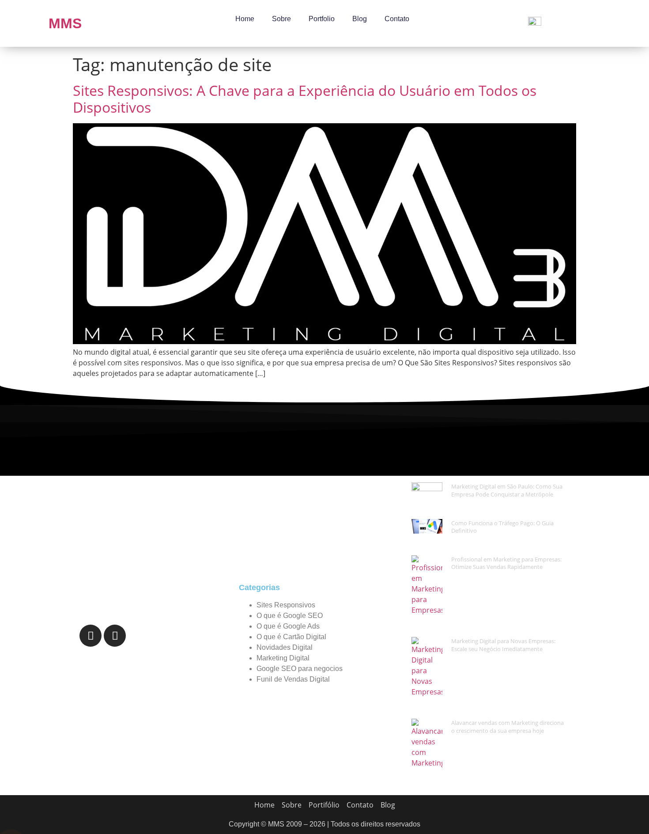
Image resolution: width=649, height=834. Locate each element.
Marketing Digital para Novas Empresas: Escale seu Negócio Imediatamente (503, 645)
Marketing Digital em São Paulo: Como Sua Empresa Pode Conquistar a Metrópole (506, 490)
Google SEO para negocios (300, 668)
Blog (359, 19)
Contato (397, 19)
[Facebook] (90, 636)
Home (244, 19)
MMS (65, 23)
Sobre (281, 19)
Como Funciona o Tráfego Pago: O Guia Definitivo (502, 527)
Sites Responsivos (286, 605)
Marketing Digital (283, 658)
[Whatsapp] (115, 636)
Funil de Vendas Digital (293, 679)
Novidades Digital (285, 647)
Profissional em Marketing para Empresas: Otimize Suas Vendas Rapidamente (506, 563)
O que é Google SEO (290, 615)
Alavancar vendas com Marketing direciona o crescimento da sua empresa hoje (507, 727)
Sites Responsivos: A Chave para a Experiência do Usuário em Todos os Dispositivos (304, 99)
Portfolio (322, 19)
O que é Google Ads (288, 626)
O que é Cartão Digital (291, 637)
